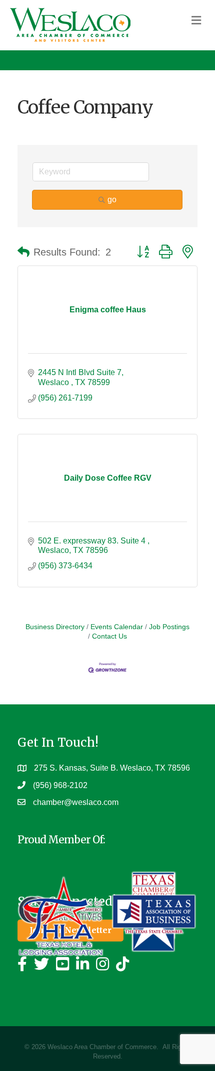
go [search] (112, 199)
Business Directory (55, 627)
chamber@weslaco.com (75, 802)
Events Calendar (116, 627)
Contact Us (109, 636)
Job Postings (169, 627)
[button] (24, 252)
